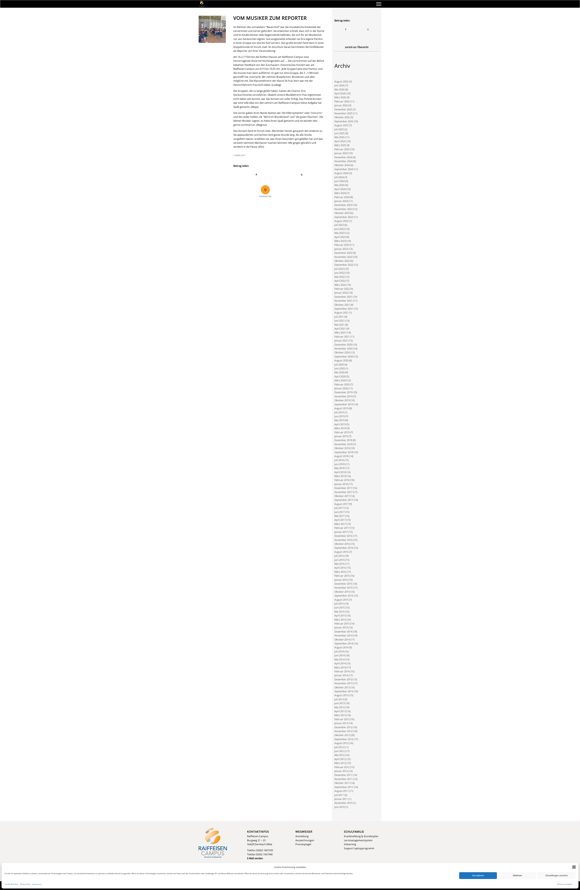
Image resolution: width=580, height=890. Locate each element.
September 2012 (343, 739)
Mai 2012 (339, 755)
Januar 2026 (341, 105)
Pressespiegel (303, 844)
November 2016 (343, 540)
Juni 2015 (339, 607)
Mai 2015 (339, 611)
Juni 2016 (339, 560)
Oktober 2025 (342, 117)
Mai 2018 (339, 468)
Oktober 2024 (342, 165)
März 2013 (340, 715)
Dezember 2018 (343, 440)
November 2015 (343, 587)
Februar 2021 (342, 336)
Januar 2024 (341, 201)
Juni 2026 (339, 85)
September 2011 (343, 787)
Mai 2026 (339, 89)
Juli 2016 (339, 555)
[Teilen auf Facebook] (256, 174)
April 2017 (340, 520)
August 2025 (341, 125)
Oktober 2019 (342, 400)
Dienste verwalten (564, 884)
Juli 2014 (339, 651)
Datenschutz (25, 884)
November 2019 (343, 396)
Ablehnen (517, 875)
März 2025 (340, 145)
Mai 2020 (339, 372)
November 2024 (343, 161)
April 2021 (340, 328)
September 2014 (343, 643)
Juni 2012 (339, 751)
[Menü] (377, 4)
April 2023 (340, 237)
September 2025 (343, 121)
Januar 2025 (341, 153)
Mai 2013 (339, 707)
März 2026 (340, 97)
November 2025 (343, 113)
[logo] (202, 4)
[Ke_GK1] (212, 29)
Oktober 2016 (342, 544)
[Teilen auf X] (301, 174)
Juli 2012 (339, 747)
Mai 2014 (339, 659)
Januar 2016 (341, 579)
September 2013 (343, 691)
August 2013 (341, 695)
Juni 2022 (339, 272)
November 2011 (343, 779)
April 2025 (340, 141)
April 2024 (340, 189)
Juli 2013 (339, 699)
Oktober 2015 (342, 591)
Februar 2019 (342, 432)
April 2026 (340, 93)
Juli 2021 (339, 316)
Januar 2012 (341, 771)
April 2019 (340, 424)
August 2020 (341, 360)
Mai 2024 (339, 185)
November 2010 (343, 803)
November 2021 (343, 300)
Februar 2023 (342, 245)
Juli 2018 (339, 460)
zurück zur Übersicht (357, 47)
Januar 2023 (341, 249)
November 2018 (343, 444)
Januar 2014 (341, 675)
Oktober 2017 (342, 496)
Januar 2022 (341, 292)
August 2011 (341, 791)
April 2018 (340, 472)
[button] (573, 867)
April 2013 (340, 711)
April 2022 (340, 280)
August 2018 (341, 456)
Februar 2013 (342, 719)
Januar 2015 (341, 627)
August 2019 (341, 408)
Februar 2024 (342, 197)
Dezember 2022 (343, 253)
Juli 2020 (339, 364)
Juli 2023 (339, 225)
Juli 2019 (339, 412)
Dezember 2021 (343, 296)
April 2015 (340, 615)
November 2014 (343, 635)
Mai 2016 (339, 563)
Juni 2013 (339, 703)
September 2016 (343, 547)
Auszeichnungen (304, 840)
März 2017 (340, 524)
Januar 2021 (341, 340)
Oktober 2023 (342, 213)
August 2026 (341, 81)
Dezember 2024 (343, 157)
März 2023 (340, 241)
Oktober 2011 (342, 783)
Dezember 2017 (343, 488)
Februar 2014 (342, 671)
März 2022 (340, 285)
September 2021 (343, 308)
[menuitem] (377, 4)
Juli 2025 (339, 129)
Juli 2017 (339, 508)
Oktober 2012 (342, 735)
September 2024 (343, 169)
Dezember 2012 (343, 727)
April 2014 (340, 663)
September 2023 (343, 217)
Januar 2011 (341, 799)
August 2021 (341, 312)
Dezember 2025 (343, 109)
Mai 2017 (339, 516)
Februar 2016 (342, 575)
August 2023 (341, 221)
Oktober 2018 (342, 448)
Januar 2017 (341, 532)
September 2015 (343, 595)
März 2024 (340, 193)
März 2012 (340, 763)
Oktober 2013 (342, 687)
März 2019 (340, 428)
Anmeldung (302, 836)
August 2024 (341, 173)
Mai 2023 (339, 233)
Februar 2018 (342, 480)
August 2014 (341, 647)
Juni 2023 (339, 229)
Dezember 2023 (343, 205)
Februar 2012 (342, 767)
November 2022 (343, 257)
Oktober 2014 (342, 639)
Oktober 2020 (342, 352)
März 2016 (340, 571)
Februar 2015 (342, 623)
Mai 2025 (339, 137)
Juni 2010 (339, 807)
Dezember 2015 (343, 583)
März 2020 (340, 380)
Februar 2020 (342, 384)
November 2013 (343, 683)
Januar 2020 (341, 388)
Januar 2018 (341, 484)
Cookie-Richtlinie (11, 884)
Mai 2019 (339, 420)
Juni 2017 (339, 512)
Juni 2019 (339, 416)
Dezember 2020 (343, 344)
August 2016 (341, 552)
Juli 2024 (339, 177)
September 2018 (343, 452)
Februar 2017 (342, 528)
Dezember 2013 (343, 679)
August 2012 (341, 743)
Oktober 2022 (342, 261)
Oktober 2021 (342, 304)
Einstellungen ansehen (557, 875)
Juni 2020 (339, 368)
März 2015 (340, 619)
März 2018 (340, 476)
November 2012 (343, 731)
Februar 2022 (342, 288)
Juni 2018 (339, 464)
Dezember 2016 (343, 536)
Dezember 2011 (343, 775)
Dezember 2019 (343, 392)
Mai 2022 (339, 277)
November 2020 (343, 348)
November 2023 (343, 209)
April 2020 (340, 376)
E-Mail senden (255, 858)
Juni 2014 (339, 655)
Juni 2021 (339, 320)
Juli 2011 (339, 795)
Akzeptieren (478, 875)
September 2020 (343, 356)
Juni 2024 (339, 181)
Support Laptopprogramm (359, 848)
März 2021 (340, 332)
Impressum (37, 884)
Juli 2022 (339, 269)
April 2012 (340, 759)
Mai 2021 (339, 324)
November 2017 (343, 492)
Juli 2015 (339, 603)
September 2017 (343, 500)
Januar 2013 (341, 723)
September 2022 (343, 264)
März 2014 (340, 667)
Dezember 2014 (343, 631)
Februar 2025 (342, 149)
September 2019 (343, 404)
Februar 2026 (342, 101)
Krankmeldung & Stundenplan (361, 836)
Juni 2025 (339, 133)
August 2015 (341, 599)
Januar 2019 (341, 436)
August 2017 (341, 504)
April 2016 (340, 567)
